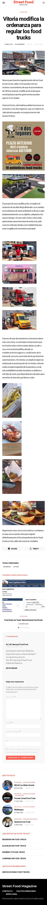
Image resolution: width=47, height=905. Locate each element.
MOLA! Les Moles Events (24, 785)
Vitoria (16, 566)
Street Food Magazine (19, 886)
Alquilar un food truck (14, 846)
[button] (18, 627)
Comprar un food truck (14, 858)
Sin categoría (19, 795)
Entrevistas (18, 782)
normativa (7, 566)
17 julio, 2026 (18, 801)
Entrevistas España (29, 782)
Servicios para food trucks (16, 872)
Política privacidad (26, 891)
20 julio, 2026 (18, 788)
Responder (11, 668)
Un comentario (20, 44)
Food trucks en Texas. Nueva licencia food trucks (23, 620)
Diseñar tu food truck (13, 852)
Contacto (7, 891)
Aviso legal (11, 894)
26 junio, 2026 (18, 812)
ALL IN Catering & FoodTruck (17, 644)
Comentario (10, 697)
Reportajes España (29, 807)
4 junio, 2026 (18, 824)
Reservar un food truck (14, 839)
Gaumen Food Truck (22, 822)
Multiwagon (19, 810)
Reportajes (17, 807)
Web (7, 740)
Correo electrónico (13, 731)
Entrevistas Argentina (30, 819)
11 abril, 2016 (8, 44)
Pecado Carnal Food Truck (25, 798)
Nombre (9, 723)
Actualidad (23, 12)
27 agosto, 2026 (23, 624)
